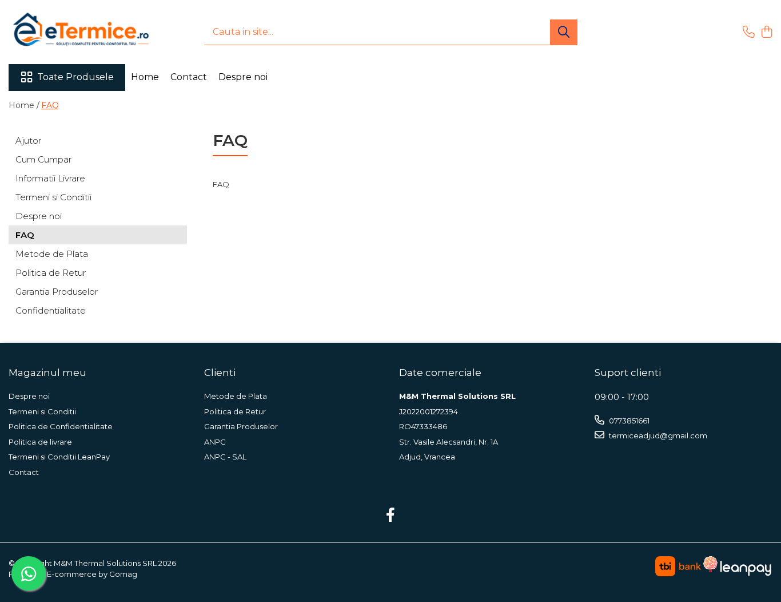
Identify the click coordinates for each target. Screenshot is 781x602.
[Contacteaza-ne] (749, 32)
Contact (188, 77)
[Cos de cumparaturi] (766, 32)
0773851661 (628, 420)
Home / (24, 105)
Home (145, 77)
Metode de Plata (51, 253)
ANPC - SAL (225, 456)
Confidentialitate (50, 310)
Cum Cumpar (43, 159)
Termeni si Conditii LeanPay (59, 456)
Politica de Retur (50, 272)
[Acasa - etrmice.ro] (66, 32)
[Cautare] (563, 32)
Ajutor (28, 140)
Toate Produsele (75, 77)
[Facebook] (391, 515)
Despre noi (243, 77)
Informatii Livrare (50, 178)
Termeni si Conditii (53, 197)
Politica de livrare (40, 441)
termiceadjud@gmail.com (657, 435)
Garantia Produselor (56, 291)
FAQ (50, 105)
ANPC (215, 441)
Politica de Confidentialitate (61, 426)
